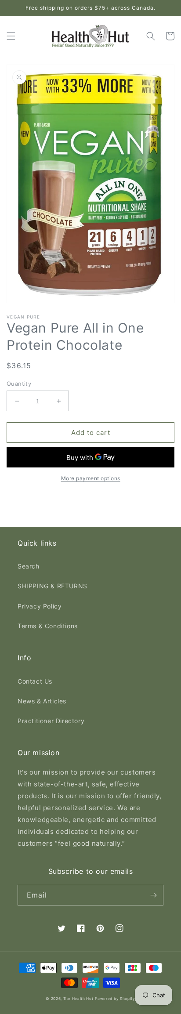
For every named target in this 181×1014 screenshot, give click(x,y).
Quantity (19, 383)
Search (29, 566)
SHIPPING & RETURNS (52, 586)
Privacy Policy (40, 606)
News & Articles (42, 701)
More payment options (90, 478)
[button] (11, 36)
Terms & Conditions (48, 626)
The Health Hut (78, 998)
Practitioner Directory (51, 720)
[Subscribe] (153, 895)
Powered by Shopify (115, 998)
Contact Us (35, 681)
